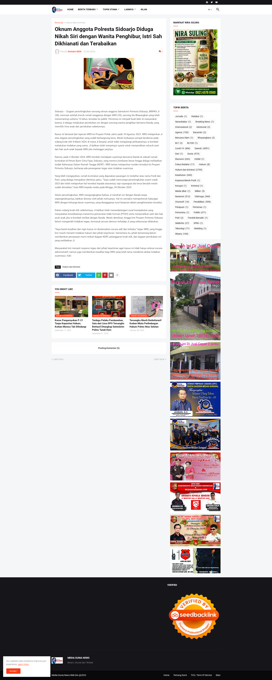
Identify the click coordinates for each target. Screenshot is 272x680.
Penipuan (181, 207)
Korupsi (181, 185)
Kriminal (197, 185)
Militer (200, 191)
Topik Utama (110, 9)
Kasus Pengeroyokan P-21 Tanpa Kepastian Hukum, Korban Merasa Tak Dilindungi (70, 323)
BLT (179, 143)
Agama (182, 132)
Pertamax (199, 207)
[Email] (111, 275)
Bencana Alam (184, 137)
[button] (210, 9)
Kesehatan (183, 175)
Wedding (200, 228)
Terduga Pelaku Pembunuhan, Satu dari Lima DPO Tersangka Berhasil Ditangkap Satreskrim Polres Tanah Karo (108, 325)
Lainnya (128, 9)
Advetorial (203, 127)
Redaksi (197, 116)
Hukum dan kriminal (75, 23)
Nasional (182, 196)
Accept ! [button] (13, 671)
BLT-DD (192, 143)
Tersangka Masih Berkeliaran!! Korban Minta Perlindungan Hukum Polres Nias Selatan (146, 323)
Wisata (181, 234)
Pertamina (182, 212)
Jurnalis (181, 116)
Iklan (144, 9)
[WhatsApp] (99, 275)
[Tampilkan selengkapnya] (117, 275)
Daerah (202, 148)
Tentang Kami (180, 675)
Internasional (183, 127)
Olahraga (202, 196)
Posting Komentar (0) (109, 348)
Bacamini (199, 132)
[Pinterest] (105, 275)
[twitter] (212, 2)
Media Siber (182, 191)
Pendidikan (202, 201)
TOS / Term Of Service (201, 675)
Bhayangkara (206, 137)
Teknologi (182, 228)
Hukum (204, 164)
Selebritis (182, 223)
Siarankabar (183, 121)
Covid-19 (182, 148)
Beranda (59, 23)
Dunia (193, 153)
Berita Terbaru (87, 9)
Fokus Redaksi (184, 164)
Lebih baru (59, 359)
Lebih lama (159, 359)
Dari (179, 153)
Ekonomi (182, 159)
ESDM (199, 159)
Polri (179, 218)
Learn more (23, 664)
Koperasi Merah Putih (187, 180)
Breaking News (205, 121)
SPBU (198, 223)
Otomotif (182, 201)
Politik (200, 212)
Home (70, 9)
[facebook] (207, 2)
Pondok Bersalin (198, 218)
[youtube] (216, 2)
